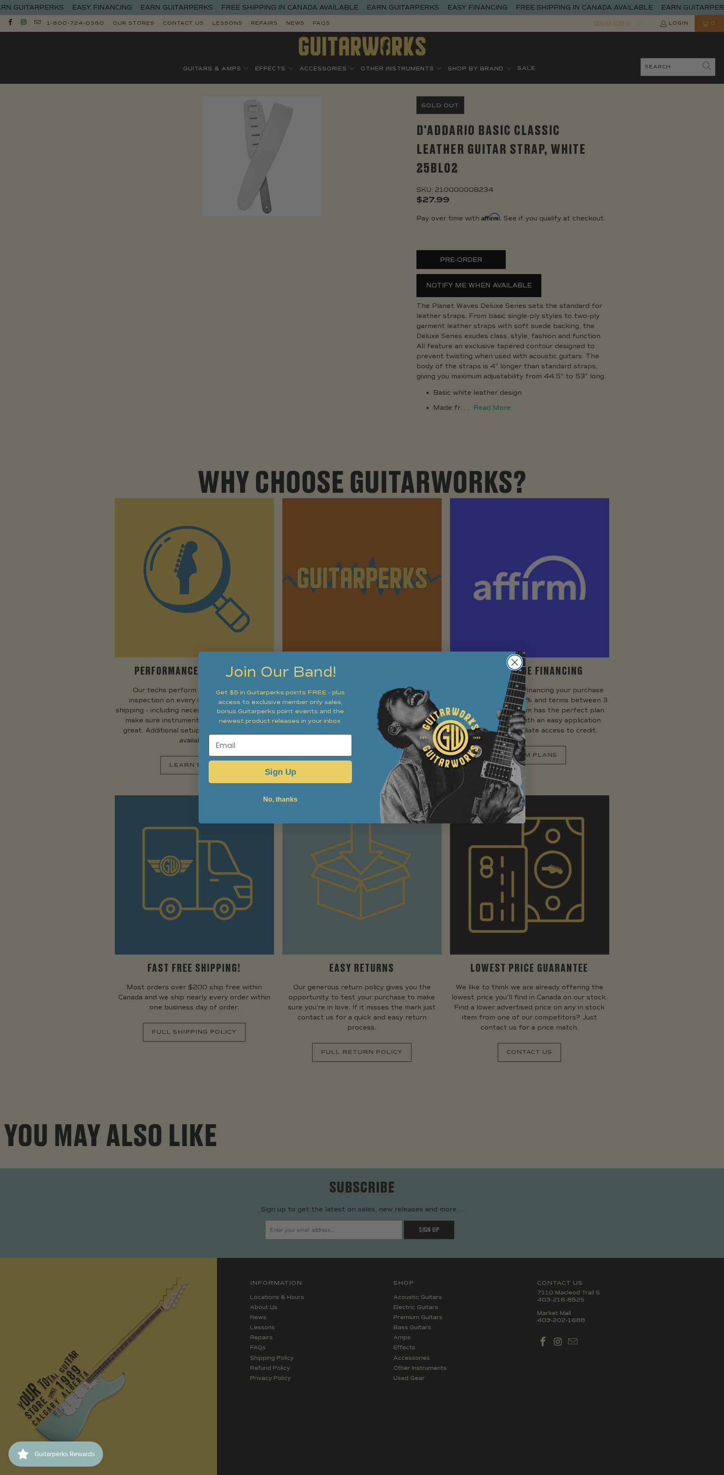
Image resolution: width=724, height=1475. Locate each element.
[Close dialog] (514, 662)
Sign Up (280, 771)
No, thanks (280, 799)
